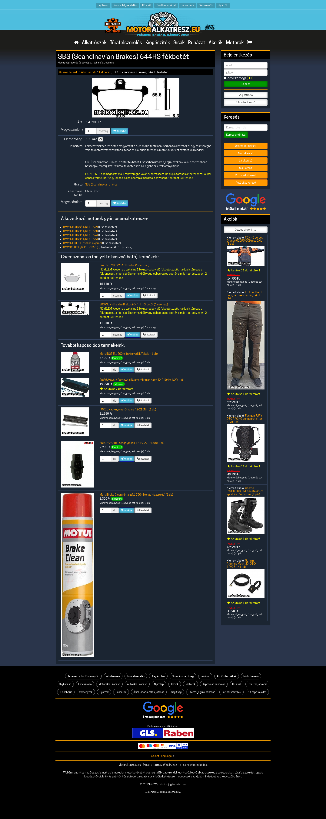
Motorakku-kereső (109, 684)
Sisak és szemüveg (183, 676)
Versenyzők (206, 5)
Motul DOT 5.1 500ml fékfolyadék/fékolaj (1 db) (129, 353)
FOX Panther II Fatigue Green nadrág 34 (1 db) (244, 295)
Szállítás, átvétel (166, 5)
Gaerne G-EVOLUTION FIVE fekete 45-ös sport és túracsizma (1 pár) (245, 491)
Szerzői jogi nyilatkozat (202, 692)
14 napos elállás (257, 692)
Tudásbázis (187, 5)
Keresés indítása (235, 134)
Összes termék (68, 72)
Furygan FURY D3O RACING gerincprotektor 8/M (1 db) (244, 418)
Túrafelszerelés (126, 42)
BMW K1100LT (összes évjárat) (82, 243)
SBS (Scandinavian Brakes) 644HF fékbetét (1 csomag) (134, 304)
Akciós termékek (226, 676)
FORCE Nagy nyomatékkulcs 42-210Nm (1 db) (128, 409)
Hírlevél (146, 5)
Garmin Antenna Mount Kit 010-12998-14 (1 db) (241, 563)
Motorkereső (245, 153)
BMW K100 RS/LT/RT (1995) (80, 239)
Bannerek (121, 692)
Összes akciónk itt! (245, 229)
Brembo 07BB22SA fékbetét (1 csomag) (124, 265)
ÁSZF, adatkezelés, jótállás (148, 692)
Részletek (150, 295)
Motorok (235, 42)
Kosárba (121, 131)
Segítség (176, 692)
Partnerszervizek (231, 692)
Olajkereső (65, 684)
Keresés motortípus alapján (83, 676)
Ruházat (196, 42)
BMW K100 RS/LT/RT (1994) (80, 235)
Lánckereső (245, 160)
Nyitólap (103, 5)
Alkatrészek (94, 42)
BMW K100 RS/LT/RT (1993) (80, 231)
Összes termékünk (245, 145)
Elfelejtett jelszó (245, 102)
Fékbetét (105, 72)
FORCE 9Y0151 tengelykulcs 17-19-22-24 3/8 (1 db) (132, 443)
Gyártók (223, 5)
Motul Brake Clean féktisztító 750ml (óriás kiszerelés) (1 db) (136, 494)
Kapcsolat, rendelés (125, 5)
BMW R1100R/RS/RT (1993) (80, 247)
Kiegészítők (157, 42)
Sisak (179, 42)
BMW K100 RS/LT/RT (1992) (80, 227)
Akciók (216, 42)
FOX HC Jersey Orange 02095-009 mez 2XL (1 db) (245, 240)
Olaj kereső (245, 167)
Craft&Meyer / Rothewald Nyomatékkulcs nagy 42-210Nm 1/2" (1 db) (142, 380)
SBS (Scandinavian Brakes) (101, 184)
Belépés (245, 83)
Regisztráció (245, 95)
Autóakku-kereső (137, 684)
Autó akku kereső (246, 182)
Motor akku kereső (246, 175)
